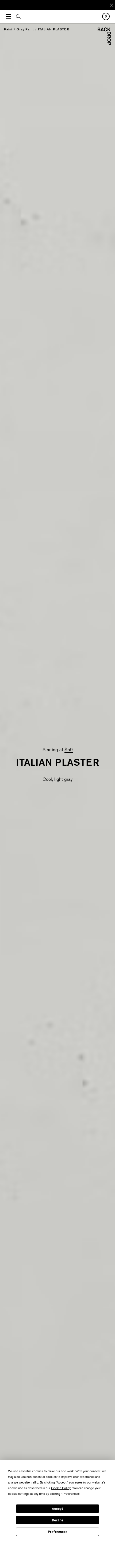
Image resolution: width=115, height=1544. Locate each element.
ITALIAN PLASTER (53, 29)
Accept (57, 1509)
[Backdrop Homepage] (104, 43)
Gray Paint (25, 29)
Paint (8, 29)
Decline (57, 1520)
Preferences (57, 1532)
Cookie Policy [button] (61, 1488)
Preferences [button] (71, 1494)
